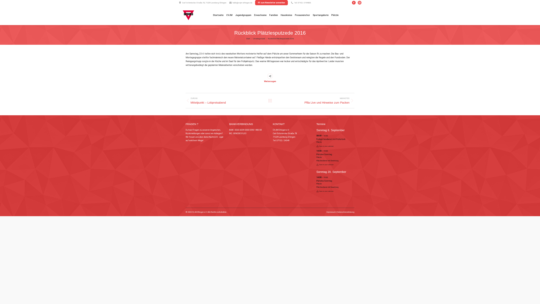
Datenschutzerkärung (345, 212)
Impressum (331, 212)
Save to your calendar (326, 146)
